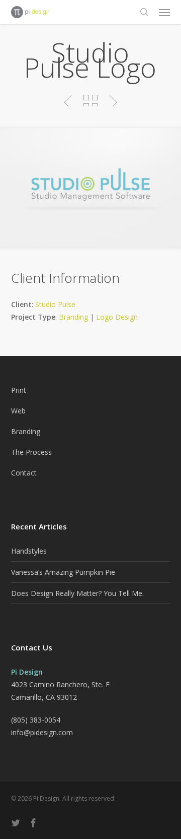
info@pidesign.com (42, 732)
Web (18, 410)
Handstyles (29, 551)
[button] (164, 12)
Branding (73, 317)
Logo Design (117, 317)
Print (18, 390)
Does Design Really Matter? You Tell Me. (77, 593)
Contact (24, 472)
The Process (31, 452)
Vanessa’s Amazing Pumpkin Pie (63, 572)
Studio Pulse (55, 304)
